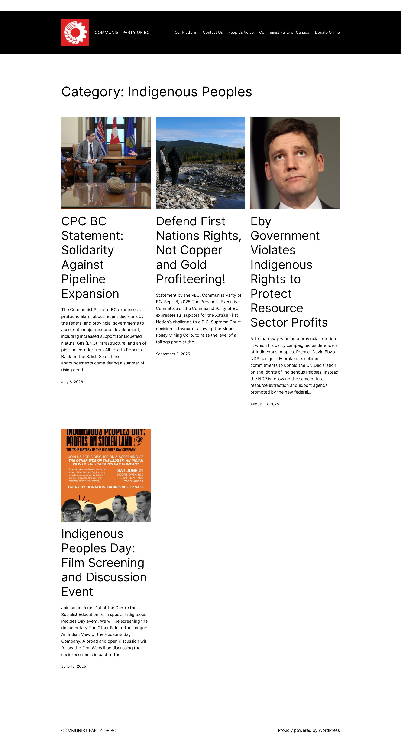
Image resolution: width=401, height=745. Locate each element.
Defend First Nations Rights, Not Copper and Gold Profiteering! (199, 250)
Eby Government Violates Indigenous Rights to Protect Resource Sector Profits (289, 272)
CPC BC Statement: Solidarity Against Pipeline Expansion (92, 257)
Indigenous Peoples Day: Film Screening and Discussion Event (104, 563)
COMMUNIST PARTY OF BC (122, 32)
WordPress (329, 730)
